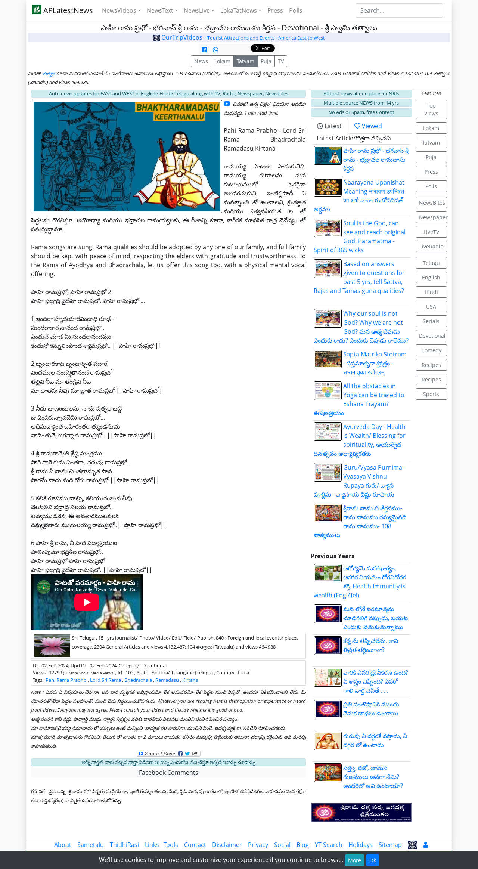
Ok (372, 860)
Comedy (431, 350)
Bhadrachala (138, 680)
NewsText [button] (160, 10)
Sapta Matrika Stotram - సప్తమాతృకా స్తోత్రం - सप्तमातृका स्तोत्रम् (375, 363)
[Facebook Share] (204, 50)
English (431, 277)
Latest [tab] (332, 126)
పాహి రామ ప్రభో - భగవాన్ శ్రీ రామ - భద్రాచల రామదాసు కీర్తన (376, 159)
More (354, 860)
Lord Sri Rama (105, 680)
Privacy (258, 845)
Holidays (360, 845)
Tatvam (245, 61)
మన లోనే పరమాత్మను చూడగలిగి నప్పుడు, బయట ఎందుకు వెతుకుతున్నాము (375, 618)
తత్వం (49, 73)
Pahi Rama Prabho (66, 680)
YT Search (328, 845)
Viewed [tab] (371, 126)
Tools (171, 845)
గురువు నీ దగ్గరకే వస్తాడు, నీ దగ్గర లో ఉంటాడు (375, 745)
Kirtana (190, 680)
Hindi (431, 292)
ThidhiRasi (124, 845)
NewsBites (432, 202)
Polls (295, 10)
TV (281, 61)
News (201, 61)
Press (275, 10)
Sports (431, 394)
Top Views (431, 109)
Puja (266, 61)
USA (431, 306)
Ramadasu (167, 680)
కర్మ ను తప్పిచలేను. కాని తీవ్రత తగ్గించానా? (375, 650)
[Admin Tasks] (425, 845)
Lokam (222, 61)
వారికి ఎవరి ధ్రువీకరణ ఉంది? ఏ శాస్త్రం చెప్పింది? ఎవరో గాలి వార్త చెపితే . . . (375, 681)
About (62, 845)
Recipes (431, 364)
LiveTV (431, 231)
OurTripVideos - (242, 37)
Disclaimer (227, 845)
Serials (431, 321)
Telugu (431, 262)
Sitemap (390, 845)
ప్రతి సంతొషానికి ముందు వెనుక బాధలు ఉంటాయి (376, 713)
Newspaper (433, 217)
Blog (303, 845)
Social (282, 845)
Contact (195, 845)
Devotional (432, 335)
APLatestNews (67, 10)
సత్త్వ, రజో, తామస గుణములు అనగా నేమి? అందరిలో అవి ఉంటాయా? (373, 777)
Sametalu (90, 845)
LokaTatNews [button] (238, 10)
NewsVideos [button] (119, 10)
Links (152, 845)
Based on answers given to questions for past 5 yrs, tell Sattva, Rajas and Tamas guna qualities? (361, 282)
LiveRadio (431, 246)
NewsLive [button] (197, 10)
